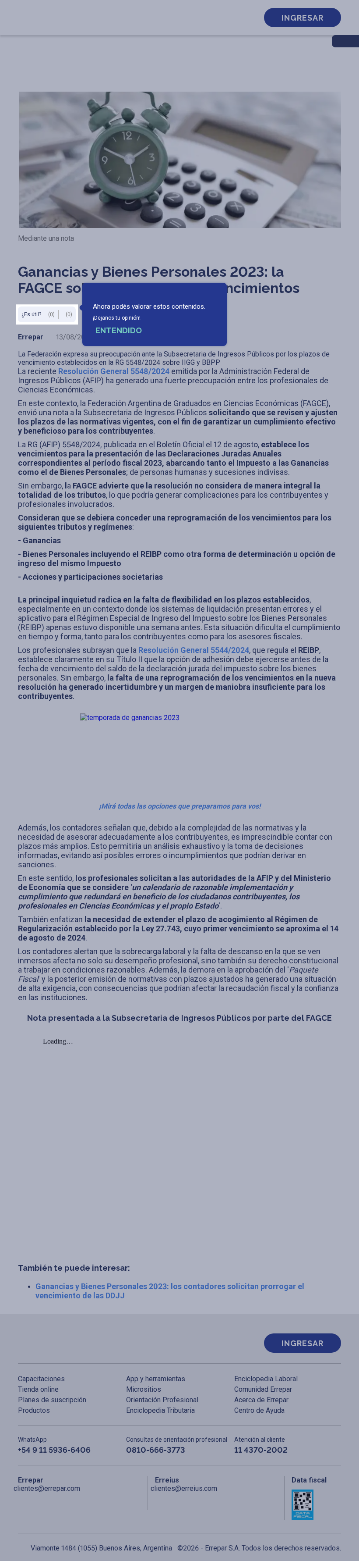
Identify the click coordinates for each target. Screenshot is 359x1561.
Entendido (118, 330)
